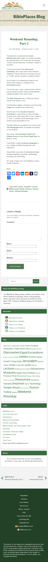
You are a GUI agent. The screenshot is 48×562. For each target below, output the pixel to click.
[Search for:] (20, 281)
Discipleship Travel (9, 434)
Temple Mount (11, 387)
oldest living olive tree (17, 98)
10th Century (18, 187)
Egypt (23, 352)
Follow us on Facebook (16, 328)
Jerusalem (27, 187)
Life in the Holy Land (10, 414)
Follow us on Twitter (15, 324)
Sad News (35, 380)
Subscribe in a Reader (16, 321)
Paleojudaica (7, 417)
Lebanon (34, 365)
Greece (32, 357)
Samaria (7, 383)
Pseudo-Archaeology (9, 380)
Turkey (11, 191)
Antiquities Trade (11, 348)
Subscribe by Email (15, 318)
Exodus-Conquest (8, 357)
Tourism (35, 189)
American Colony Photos (21, 346)
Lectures (34, 187)
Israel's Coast (10, 361)
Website (10, 258)
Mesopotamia (37, 368)
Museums (9, 372)
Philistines (7, 376)
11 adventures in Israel (31, 152)
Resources (28, 189)
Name (9, 244)
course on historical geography (27, 143)
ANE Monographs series (15, 127)
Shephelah (18, 383)
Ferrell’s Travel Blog (10, 423)
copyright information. (10, 556)
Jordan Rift (20, 365)
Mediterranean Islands (16, 189)
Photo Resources (19, 376)
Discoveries (11, 352)
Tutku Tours (7, 440)
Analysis (34, 345)
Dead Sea (25, 348)
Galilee (23, 356)
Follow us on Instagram (16, 331)
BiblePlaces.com (8, 411)
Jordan (12, 365)
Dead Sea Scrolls (35, 349)
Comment (11, 222)
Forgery (16, 357)
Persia (37, 373)
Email (9, 251)
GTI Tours (6, 437)
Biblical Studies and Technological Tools (17, 426)
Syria (27, 384)
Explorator (6, 429)
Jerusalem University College (13, 431)
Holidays (39, 357)
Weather (14, 392)
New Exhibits (29, 373)
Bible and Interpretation (11, 420)
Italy (19, 361)
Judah (27, 365)
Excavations (35, 352)
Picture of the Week (33, 376)
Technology (35, 383)
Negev (19, 373)
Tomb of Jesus (24, 388)
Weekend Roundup (21, 191)
